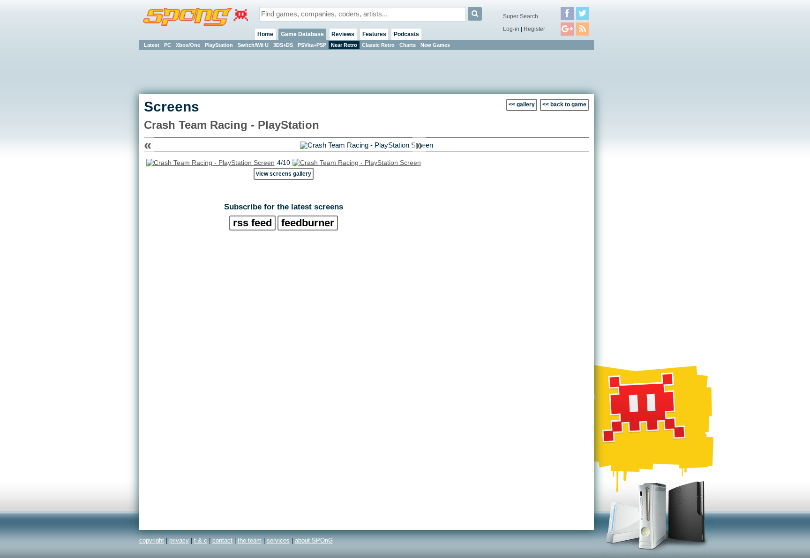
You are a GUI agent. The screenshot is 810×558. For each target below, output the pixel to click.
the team (250, 540)
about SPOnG (314, 540)
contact (222, 540)
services (278, 540)
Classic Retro (378, 45)
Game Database (302, 34)
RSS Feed (252, 223)
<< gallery (522, 104)
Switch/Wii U (253, 45)
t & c (200, 540)
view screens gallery (283, 174)
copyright (151, 540)
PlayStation (219, 45)
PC (167, 45)
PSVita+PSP (312, 45)
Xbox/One (188, 45)
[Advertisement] (636, 192)
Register (534, 29)
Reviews (342, 34)
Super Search (520, 16)
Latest (151, 45)
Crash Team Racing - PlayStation (231, 125)
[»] (356, 162)
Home (265, 34)
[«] (210, 162)
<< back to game (564, 104)
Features (374, 34)
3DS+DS (283, 45)
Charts (407, 45)
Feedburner (307, 223)
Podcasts (406, 34)
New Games (435, 45)
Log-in (511, 29)
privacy (179, 540)
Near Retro (344, 45)
